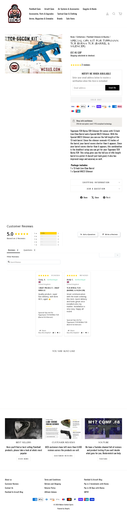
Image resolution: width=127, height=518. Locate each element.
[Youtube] (103, 428)
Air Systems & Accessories (68, 8)
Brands (60, 18)
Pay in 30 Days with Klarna (94, 487)
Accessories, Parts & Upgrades (41, 13)
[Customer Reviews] (63, 428)
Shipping (73, 55)
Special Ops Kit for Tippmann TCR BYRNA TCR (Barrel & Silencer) (48, 314)
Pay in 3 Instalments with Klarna (96, 483)
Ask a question (96, 188)
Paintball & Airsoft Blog (14, 492)
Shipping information (96, 182)
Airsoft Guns (49, 8)
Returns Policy (50, 487)
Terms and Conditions (53, 479)
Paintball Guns (35, 8)
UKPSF (86, 492)
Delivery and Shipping (53, 483)
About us (8, 479)
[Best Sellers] (23, 428)
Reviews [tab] (11, 250)
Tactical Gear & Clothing (67, 13)
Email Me (112, 87)
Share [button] (43, 331)
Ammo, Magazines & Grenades (41, 18)
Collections (81, 36)
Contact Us (9, 487)
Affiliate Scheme (51, 492)
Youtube (103, 459)
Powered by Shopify (63, 508)
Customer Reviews (63, 456)
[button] (54, 333)
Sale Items (70, 18)
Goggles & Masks (90, 8)
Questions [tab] (28, 250)
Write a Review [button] (111, 234)
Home (72, 36)
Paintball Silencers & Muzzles (98, 36)
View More (23, 459)
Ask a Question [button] (89, 234)
